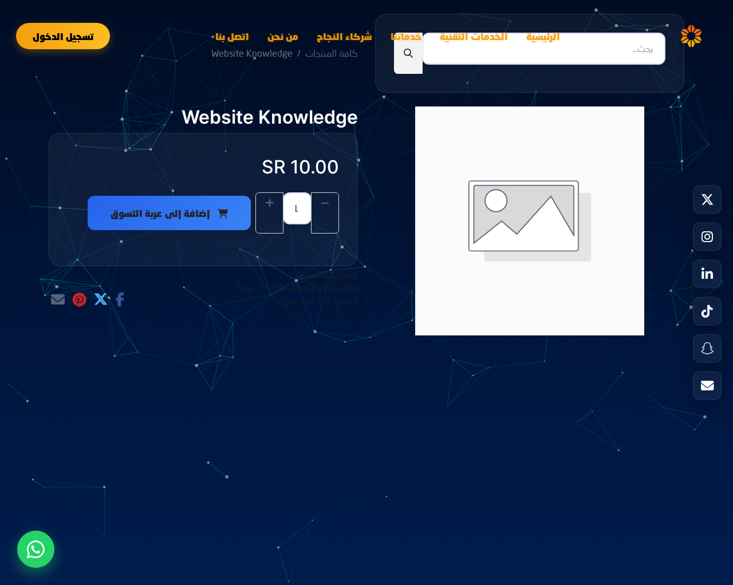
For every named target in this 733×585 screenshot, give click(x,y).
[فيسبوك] (120, 299)
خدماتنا (406, 36)
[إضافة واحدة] (269, 213)
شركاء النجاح (344, 36)
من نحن (282, 36)
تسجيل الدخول (63, 36)
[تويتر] (101, 299)
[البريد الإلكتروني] (58, 299)
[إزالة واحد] (325, 213)
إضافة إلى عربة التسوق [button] (162, 213)
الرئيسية (543, 36)
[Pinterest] (79, 299)
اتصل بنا (232, 36)
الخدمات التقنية (474, 36)
